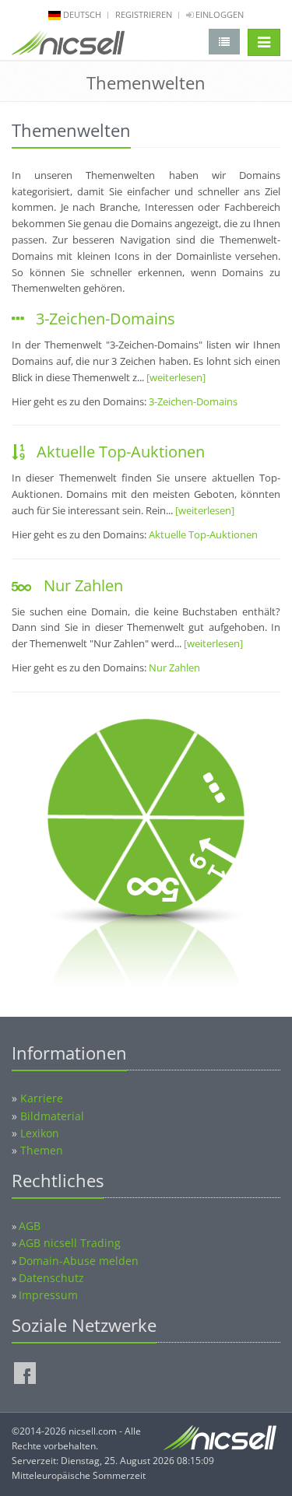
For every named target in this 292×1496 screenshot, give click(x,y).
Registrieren (143, 14)
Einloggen (218, 14)
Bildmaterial (52, 1116)
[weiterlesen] (176, 377)
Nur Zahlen (83, 585)
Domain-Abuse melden (79, 1260)
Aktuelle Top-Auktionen (121, 451)
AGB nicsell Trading (70, 1242)
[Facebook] (25, 1373)
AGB (29, 1225)
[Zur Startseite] (68, 45)
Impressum (48, 1295)
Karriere (41, 1098)
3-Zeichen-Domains (105, 318)
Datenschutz (51, 1277)
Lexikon (39, 1133)
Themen (41, 1150)
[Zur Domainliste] (224, 41)
